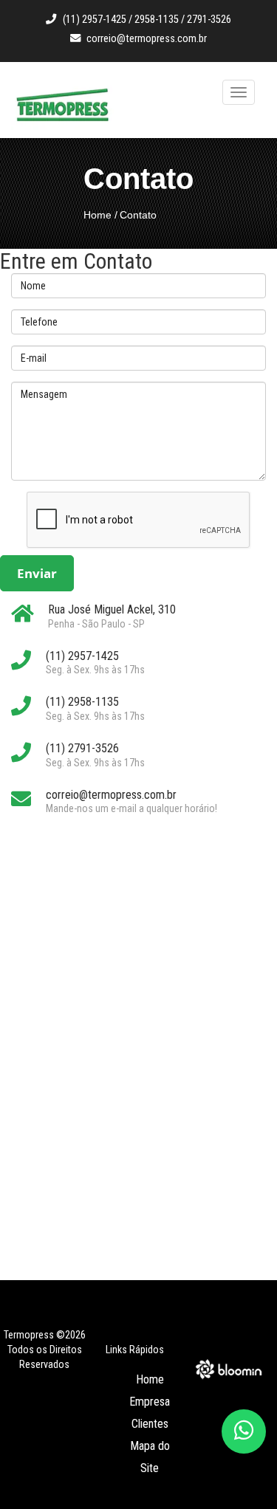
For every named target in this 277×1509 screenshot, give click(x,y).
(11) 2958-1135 (82, 702)
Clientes (149, 1424)
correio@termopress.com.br (146, 38)
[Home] (62, 106)
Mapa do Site (150, 1457)
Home (97, 215)
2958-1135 (156, 19)
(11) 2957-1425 (94, 19)
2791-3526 (209, 19)
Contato (138, 215)
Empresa (149, 1402)
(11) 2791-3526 (82, 748)
